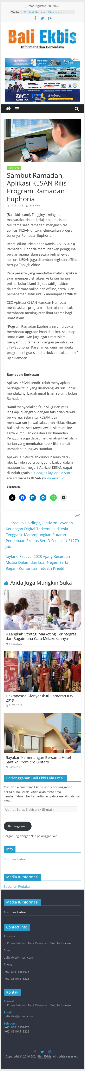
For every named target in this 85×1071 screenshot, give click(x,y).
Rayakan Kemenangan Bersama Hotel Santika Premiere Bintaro (38, 759)
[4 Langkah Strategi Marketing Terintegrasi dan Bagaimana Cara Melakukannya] (42, 592)
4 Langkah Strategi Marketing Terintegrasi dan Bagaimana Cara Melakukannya (42, 636)
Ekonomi (14, 168)
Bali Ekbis (35, 205)
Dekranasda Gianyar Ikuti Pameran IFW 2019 (39, 698)
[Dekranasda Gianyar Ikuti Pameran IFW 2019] (42, 653)
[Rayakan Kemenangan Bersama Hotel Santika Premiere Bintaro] (42, 715)
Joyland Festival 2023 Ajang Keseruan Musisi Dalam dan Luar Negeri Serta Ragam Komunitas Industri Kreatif (38, 562)
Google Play (43, 473)
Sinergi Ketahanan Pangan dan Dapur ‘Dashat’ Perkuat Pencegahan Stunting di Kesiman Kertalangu (48, 12)
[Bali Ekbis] (8, 108)
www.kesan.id (53, 478)
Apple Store (63, 473)
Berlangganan (17, 826)
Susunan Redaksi (15, 859)
